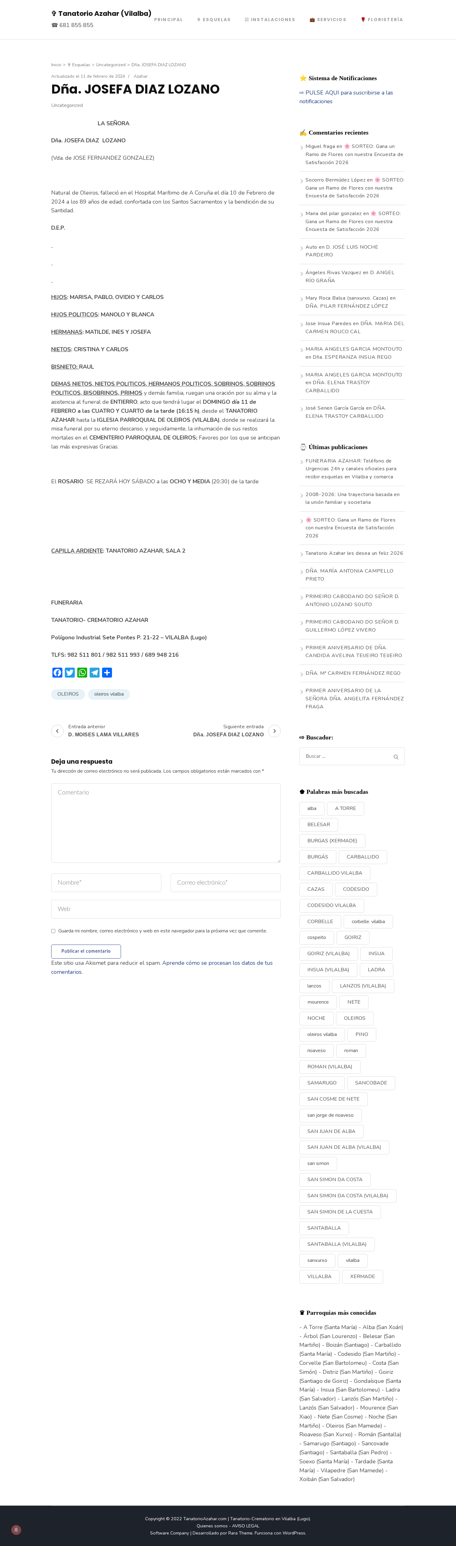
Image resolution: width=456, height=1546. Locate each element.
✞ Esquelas (214, 19)
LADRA (376, 969)
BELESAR (318, 824)
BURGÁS (317, 857)
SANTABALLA (324, 1228)
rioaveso (316, 1050)
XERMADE (362, 1276)
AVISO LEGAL (245, 1526)
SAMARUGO (322, 1082)
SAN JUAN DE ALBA (331, 1131)
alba (311, 808)
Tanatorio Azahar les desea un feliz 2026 (355, 553)
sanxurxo (317, 1260)
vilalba (353, 1260)
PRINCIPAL (168, 19)
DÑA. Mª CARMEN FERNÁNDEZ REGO (353, 673)
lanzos (314, 985)
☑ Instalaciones (270, 19)
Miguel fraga (320, 146)
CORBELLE (320, 921)
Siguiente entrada (228, 730)
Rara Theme (240, 1533)
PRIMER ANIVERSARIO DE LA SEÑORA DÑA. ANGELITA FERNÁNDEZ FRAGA (355, 698)
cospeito (316, 937)
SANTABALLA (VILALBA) (337, 1244)
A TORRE (345, 808)
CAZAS (315, 889)
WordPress (294, 1533)
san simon (318, 1163)
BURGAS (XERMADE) (332, 840)
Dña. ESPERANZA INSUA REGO (352, 357)
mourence (318, 1002)
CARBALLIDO (363, 857)
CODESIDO (356, 889)
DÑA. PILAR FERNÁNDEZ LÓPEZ (347, 306)
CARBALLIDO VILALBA (334, 873)
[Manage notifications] (16, 1530)
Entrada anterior (103, 730)
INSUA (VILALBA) (328, 969)
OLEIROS (68, 694)
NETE (353, 1002)
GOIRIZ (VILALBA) (328, 953)
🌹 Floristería (381, 19)
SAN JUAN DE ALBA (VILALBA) (344, 1147)
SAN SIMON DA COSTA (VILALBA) (347, 1195)
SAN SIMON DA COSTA (335, 1179)
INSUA (377, 953)
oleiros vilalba (109, 694)
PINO (361, 1034)
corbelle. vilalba (368, 921)
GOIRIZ (353, 937)
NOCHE (316, 1018)
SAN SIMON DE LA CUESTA (340, 1211)
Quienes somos (212, 1526)
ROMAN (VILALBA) (329, 1066)
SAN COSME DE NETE (333, 1099)
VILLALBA (319, 1276)
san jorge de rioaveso (330, 1115)
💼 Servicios (328, 19)
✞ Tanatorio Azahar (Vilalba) (101, 13)
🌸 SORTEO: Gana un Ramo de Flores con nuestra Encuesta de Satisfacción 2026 (354, 154)
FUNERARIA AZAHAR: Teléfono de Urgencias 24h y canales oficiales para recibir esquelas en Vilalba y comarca (351, 469)
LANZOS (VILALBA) (363, 985)
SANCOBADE (371, 1082)
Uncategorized (67, 105)
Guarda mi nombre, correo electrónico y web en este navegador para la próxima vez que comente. (162, 930)
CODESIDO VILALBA (331, 905)
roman (351, 1050)
